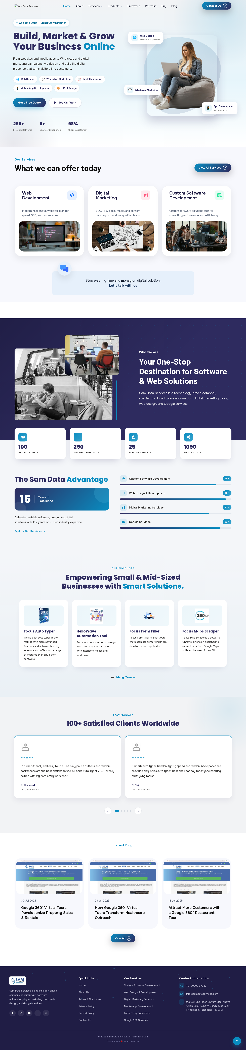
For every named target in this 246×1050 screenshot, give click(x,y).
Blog (174, 6)
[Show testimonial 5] (130, 811)
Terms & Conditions (90, 999)
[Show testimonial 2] (121, 811)
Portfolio (150, 6)
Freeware (134, 6)
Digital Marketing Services (139, 999)
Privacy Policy (87, 1006)
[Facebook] (12, 1013)
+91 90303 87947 (196, 985)
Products (113, 6)
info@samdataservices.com (202, 993)
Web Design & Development (140, 992)
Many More (124, 677)
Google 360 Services (136, 1020)
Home (67, 6)
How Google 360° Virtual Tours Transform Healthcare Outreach (120, 912)
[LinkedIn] (46, 1013)
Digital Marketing (106, 195)
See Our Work (65, 102)
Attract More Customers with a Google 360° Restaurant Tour (194, 912)
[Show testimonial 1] (117, 811)
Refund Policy (86, 1013)
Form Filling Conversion (137, 1013)
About (80, 6)
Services (94, 6)
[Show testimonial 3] (124, 811)
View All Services (212, 167)
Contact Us (85, 1020)
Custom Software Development (187, 195)
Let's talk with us (123, 285)
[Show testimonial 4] (127, 811)
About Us (84, 992)
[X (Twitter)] (37, 1013)
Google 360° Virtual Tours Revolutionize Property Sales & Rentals (47, 912)
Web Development (36, 195)
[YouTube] (29, 1013)
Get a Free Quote (29, 102)
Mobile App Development (138, 1006)
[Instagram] (21, 1013)
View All (122, 938)
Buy (163, 6)
